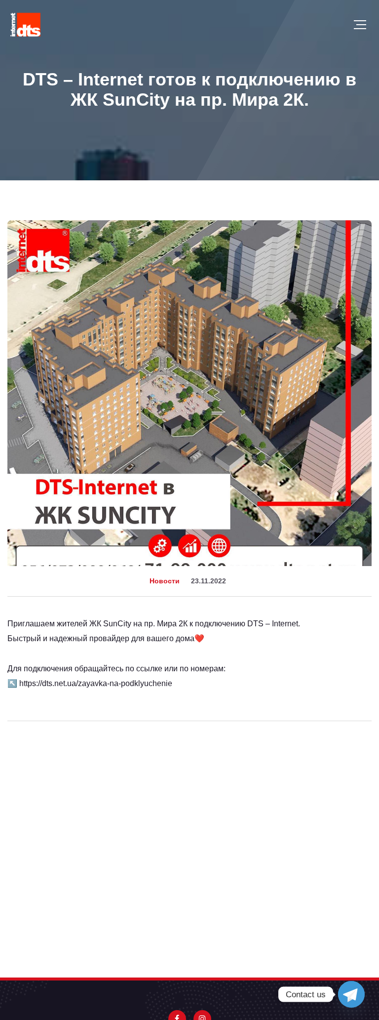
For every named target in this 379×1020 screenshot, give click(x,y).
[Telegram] (351, 994)
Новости (165, 581)
